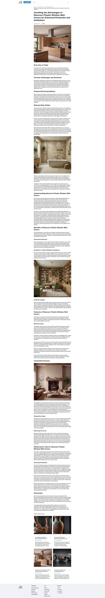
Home (35, 6)
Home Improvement (40, 6)
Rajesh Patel (37, 23)
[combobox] (50, 2)
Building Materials (49, 6)
